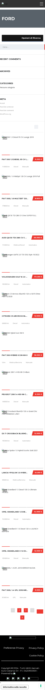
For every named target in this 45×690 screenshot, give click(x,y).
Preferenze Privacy (14, 648)
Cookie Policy (36, 655)
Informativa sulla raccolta (15, 687)
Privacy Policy (36, 648)
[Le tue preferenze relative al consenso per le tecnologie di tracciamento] (41, 686)
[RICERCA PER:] (22, 47)
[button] (0, 682)
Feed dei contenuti (6, 107)
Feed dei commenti (7, 110)
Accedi (2, 103)
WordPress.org (5, 114)
